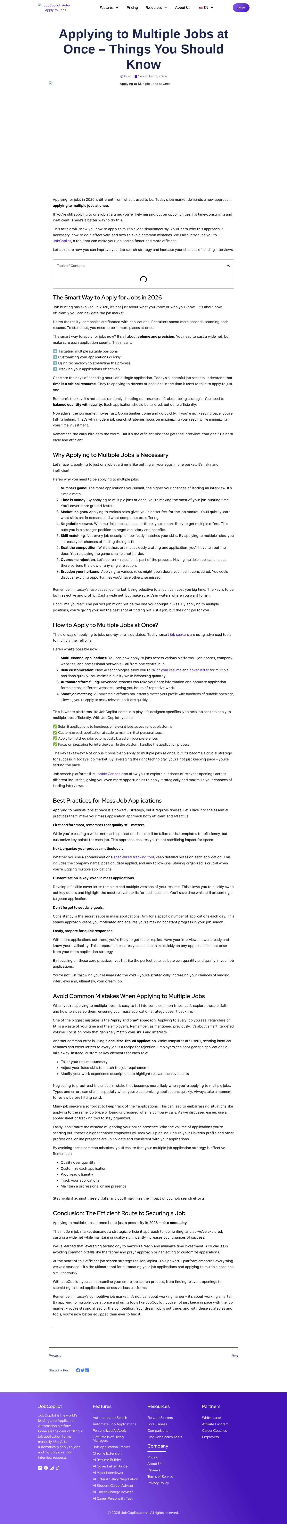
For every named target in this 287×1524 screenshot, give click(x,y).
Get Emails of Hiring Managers (108, 1439)
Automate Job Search (110, 1417)
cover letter (199, 670)
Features (106, 7)
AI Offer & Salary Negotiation (115, 1479)
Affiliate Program (215, 1424)
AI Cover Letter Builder (111, 1466)
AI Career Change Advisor (113, 1492)
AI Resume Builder (107, 1459)
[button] (228, 265)
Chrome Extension (107, 1453)
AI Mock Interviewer (108, 1472)
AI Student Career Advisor (113, 1485)
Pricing (132, 7)
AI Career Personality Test (113, 1498)
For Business (157, 1424)
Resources (154, 7)
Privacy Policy (158, 1483)
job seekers (179, 634)
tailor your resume (166, 670)
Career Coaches (214, 1430)
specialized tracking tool (134, 857)
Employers (210, 1437)
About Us (182, 7)
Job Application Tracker (111, 1447)
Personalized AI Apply (110, 1430)
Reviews (153, 1470)
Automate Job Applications (114, 1424)
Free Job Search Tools (164, 1437)
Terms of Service (160, 1476)
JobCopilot (62, 241)
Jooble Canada (108, 774)
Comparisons (157, 1430)
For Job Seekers (160, 1417)
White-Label (212, 1417)
